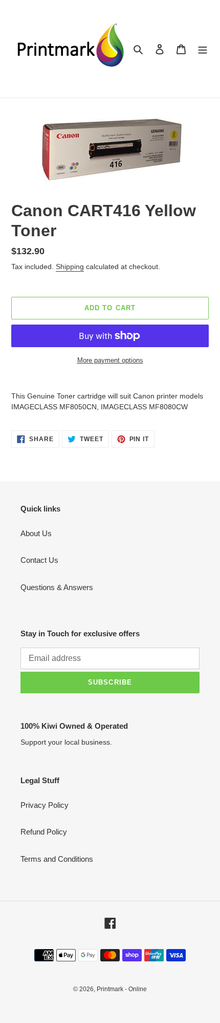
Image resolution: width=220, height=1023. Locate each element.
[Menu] (202, 49)
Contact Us (39, 560)
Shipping (70, 266)
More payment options (110, 360)
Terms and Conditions (56, 859)
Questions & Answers (56, 587)
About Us (36, 533)
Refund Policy (43, 831)
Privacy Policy (44, 805)
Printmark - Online (122, 989)
